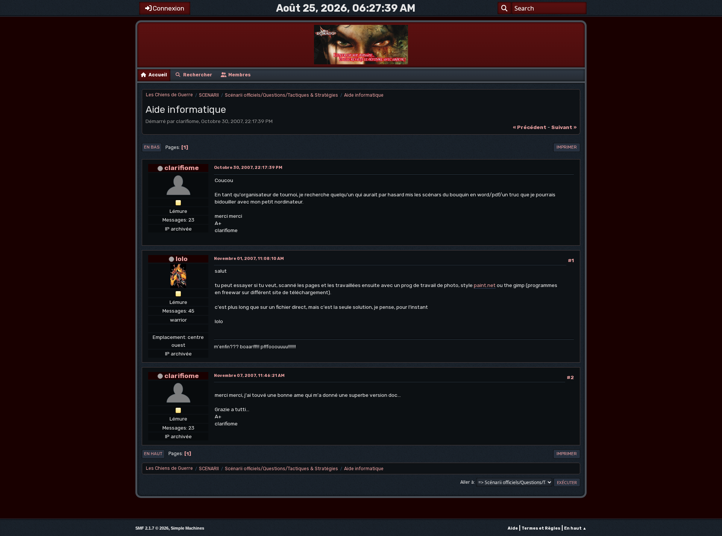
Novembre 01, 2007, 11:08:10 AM (249, 258)
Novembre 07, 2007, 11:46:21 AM (249, 375)
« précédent (529, 127)
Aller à (467, 482)
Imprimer (567, 147)
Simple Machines (187, 528)
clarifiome (181, 168)
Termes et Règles (541, 528)
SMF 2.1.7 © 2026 (151, 528)
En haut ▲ (575, 528)
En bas (151, 147)
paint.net (485, 285)
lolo (182, 259)
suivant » (563, 127)
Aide (513, 528)
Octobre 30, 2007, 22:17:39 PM (248, 167)
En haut (153, 453)
